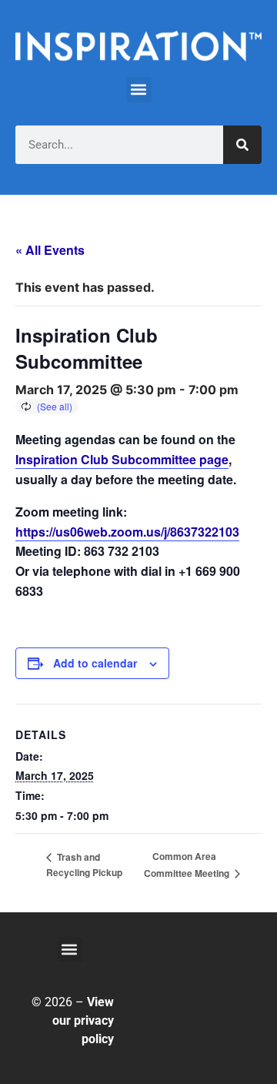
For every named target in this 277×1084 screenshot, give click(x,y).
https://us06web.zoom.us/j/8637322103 (127, 531)
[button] (139, 89)
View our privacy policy (83, 1020)
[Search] (242, 144)
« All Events (50, 250)
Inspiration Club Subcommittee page (122, 459)
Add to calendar (95, 663)
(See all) (54, 406)
